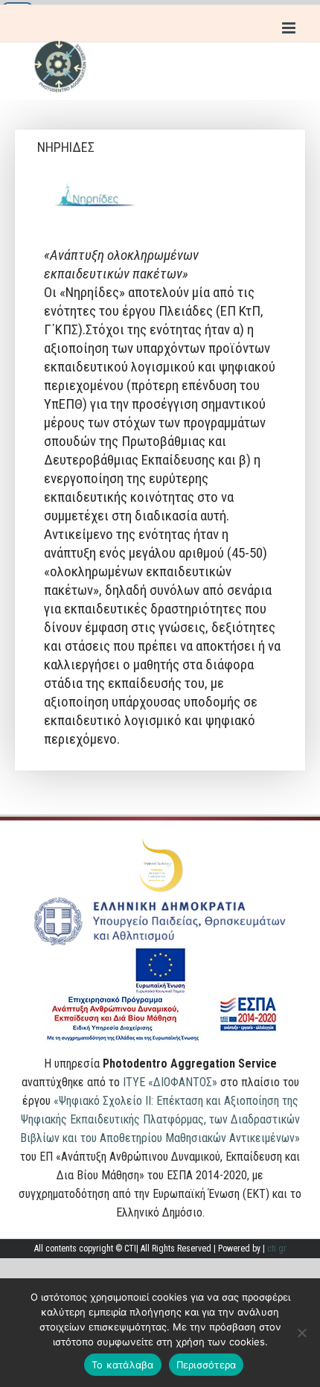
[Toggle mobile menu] (290, 28)
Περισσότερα (206, 1365)
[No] (301, 1332)
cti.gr (277, 1248)
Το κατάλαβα (123, 1365)
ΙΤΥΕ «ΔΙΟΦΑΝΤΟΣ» (170, 1082)
